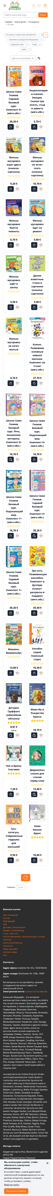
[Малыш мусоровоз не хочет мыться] (14, 325)
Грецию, (35, 1018)
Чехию (17, 1018)
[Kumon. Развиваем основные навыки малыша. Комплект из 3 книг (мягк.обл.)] (37, 328)
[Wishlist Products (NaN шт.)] (39, 5)
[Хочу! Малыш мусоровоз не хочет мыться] (17, 383)
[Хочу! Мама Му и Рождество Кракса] (40, 735)
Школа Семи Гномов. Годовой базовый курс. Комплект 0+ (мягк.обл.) (37, 506)
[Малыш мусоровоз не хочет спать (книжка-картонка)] (37, 145)
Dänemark (8, 1086)
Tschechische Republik (25, 1095)
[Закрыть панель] (47, 1163)
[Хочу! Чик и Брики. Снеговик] (17, 794)
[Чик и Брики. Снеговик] (14, 753)
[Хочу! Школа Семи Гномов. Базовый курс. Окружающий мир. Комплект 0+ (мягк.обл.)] (40, 459)
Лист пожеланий (10, 915)
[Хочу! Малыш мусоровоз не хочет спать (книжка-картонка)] (40, 189)
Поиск (43, 14)
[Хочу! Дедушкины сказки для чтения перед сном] (40, 794)
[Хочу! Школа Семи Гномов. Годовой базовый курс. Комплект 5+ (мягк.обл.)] (17, 126)
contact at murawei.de (36, 991)
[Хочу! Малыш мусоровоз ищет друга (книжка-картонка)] (17, 189)
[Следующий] (45, 34)
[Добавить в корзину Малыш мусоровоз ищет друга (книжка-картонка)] (11, 189)
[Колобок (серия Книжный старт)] (37, 633)
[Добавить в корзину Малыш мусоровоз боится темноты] (11, 245)
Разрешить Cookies (16, 1191)
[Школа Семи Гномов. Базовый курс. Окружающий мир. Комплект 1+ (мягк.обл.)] (14, 481)
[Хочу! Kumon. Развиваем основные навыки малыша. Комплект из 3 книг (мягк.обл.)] (40, 383)
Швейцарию (41, 1006)
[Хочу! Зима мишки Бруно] (40, 860)
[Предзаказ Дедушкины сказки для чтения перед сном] (34, 794)
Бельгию (32, 1009)
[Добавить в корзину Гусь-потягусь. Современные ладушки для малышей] (11, 860)
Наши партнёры (10, 949)
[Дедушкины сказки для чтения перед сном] (37, 756)
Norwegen (38, 1098)
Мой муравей (9, 921)
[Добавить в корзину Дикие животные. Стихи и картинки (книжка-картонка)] (34, 307)
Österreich (8, 1092)
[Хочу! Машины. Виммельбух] (17, 673)
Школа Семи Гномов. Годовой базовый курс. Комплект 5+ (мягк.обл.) (13, 102)
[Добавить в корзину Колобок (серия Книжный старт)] (34, 673)
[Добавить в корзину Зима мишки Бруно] (34, 860)
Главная (8, 22)
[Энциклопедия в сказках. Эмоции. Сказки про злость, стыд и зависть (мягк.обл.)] (37, 76)
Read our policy (11, 1184)
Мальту (20, 1012)
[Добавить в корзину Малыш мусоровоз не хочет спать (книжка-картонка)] (34, 189)
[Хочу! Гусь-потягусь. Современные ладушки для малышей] (17, 860)
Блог (5, 955)
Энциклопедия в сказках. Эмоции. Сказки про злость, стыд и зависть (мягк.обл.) (38, 101)
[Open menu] (5, 5)
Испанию (42, 1012)
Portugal (34, 1089)
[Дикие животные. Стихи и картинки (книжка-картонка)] (37, 263)
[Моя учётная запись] (33, 5)
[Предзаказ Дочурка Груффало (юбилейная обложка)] (11, 735)
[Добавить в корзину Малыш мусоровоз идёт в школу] (11, 307)
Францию (21, 1009)
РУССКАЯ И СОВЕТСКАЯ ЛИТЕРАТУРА (21, 35)
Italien (18, 1092)
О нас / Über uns (10, 933)
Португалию (31, 1012)
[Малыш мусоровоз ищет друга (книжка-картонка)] (14, 145)
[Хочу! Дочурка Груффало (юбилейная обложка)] (17, 735)
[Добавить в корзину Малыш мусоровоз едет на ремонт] (34, 245)
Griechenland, (10, 1098)
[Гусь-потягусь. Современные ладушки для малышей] (14, 814)
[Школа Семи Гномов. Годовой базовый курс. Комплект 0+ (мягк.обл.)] (37, 480)
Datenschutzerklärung (12, 943)
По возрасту (34, 22)
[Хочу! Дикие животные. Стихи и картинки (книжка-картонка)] (40, 307)
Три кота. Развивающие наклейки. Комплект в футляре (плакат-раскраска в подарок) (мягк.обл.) (38, 585)
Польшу (26, 1018)
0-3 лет (11, 24)
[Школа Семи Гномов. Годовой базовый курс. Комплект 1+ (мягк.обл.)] (14, 557)
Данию (30, 1006)
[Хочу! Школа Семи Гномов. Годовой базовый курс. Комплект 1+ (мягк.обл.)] (17, 613)
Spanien (43, 1089)
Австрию (7, 1015)
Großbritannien (24, 1098)
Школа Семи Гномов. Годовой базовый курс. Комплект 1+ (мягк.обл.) (13, 583)
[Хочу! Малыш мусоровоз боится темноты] (17, 245)
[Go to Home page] (14, 6)
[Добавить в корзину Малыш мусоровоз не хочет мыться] (11, 383)
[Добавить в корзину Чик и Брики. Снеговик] (11, 794)
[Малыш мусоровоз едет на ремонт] (37, 207)
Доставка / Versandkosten (14, 927)
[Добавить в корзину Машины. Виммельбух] (11, 673)
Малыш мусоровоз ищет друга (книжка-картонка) (14, 164)
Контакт (6, 918)
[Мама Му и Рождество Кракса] (37, 694)
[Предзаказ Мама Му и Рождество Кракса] (34, 735)
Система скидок (10, 952)
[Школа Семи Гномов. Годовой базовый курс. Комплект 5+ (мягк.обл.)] (14, 76)
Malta (26, 1089)
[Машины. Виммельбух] (14, 634)
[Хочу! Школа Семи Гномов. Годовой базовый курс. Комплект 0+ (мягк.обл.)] (40, 535)
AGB (5, 924)
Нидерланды (9, 1009)
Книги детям (20, 22)
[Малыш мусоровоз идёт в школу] (14, 263)
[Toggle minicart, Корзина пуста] (45, 5)
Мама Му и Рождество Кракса (37, 713)
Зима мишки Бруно (37, 829)
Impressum (8, 946)
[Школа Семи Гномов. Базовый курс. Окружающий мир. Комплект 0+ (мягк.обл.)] (37, 404)
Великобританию (12, 1021)
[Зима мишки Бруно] (37, 813)
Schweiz (18, 1086)
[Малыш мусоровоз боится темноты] (14, 207)
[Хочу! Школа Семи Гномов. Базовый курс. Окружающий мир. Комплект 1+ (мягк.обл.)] (17, 535)
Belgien (6, 1089)
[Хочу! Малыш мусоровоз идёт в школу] (17, 307)
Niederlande (29, 1086)
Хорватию (38, 1015)
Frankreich (41, 1086)
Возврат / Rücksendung (13, 930)
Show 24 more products (25, 877)
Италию (17, 1015)
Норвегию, (27, 1021)
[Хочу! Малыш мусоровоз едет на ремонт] (40, 245)
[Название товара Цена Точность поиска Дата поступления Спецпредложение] (23, 58)
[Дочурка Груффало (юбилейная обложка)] (14, 693)
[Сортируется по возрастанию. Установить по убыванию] (39, 58)
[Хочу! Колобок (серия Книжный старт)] (40, 673)
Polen (40, 1095)
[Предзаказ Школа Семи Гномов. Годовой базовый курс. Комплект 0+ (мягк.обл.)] (34, 536)
